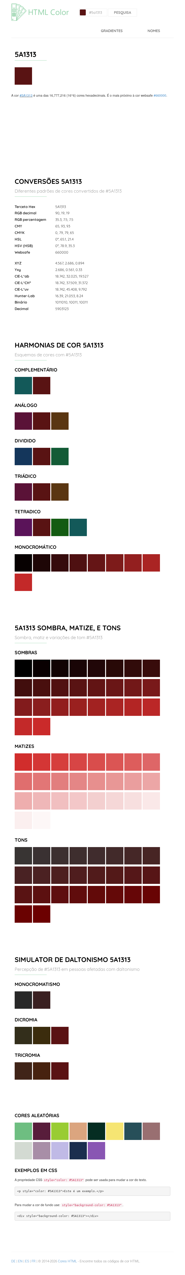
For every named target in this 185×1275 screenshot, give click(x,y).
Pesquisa (122, 12)
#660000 (160, 95)
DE (13, 1261)
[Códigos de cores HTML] (40, 5)
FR (34, 1261)
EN (20, 1261)
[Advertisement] (92, 131)
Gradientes (112, 30)
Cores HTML (67, 1261)
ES (27, 1261)
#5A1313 (26, 95)
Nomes (154, 30)
